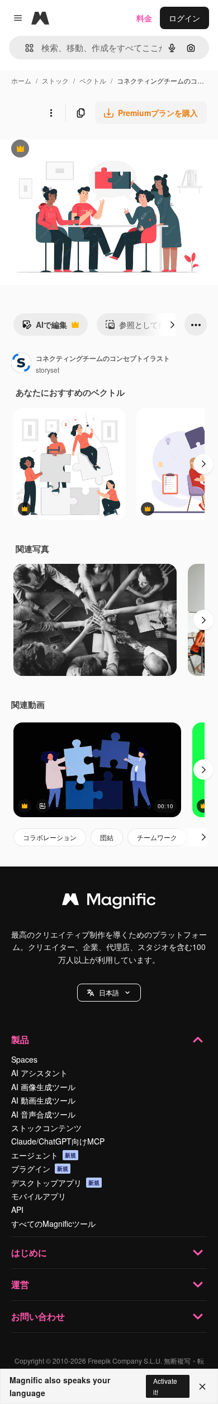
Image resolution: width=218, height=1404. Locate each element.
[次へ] (172, 324)
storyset (47, 369)
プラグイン (39, 1168)
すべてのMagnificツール (53, 1223)
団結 (106, 837)
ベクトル (92, 80)
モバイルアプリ (38, 1196)
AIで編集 (44, 327)
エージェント (43, 1155)
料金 (144, 18)
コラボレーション (50, 837)
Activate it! (165, 1386)
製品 (20, 1039)
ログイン (184, 18)
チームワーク (157, 837)
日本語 (109, 992)
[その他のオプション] (51, 112)
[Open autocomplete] (25, 48)
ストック (55, 80)
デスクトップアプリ (55, 1182)
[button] (109, 993)
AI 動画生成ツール (43, 1100)
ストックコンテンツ (46, 1127)
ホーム (21, 80)
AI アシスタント (39, 1072)
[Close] (202, 1386)
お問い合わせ (38, 1316)
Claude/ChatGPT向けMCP (58, 1141)
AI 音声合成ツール (43, 1114)
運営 (20, 1284)
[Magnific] (109, 901)
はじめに (29, 1252)
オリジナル (77, 150)
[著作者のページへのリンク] (21, 364)
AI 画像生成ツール (43, 1086)
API (17, 1209)
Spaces (24, 1059)
